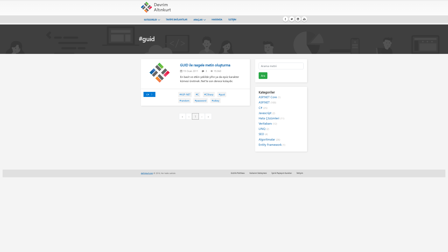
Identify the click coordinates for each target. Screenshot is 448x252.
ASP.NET (267, 102)
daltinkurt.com (147, 173)
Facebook (285, 19)
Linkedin (298, 19)
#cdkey (215, 100)
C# (147, 94)
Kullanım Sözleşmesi (258, 173)
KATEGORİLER (150, 19)
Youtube (304, 19)
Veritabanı (268, 123)
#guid (222, 94)
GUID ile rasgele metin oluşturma (205, 64)
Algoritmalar (269, 139)
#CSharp (208, 94)
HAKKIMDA (217, 19)
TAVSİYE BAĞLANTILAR (176, 19)
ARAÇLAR (198, 19)
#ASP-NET (185, 94)
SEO (263, 133)
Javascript (267, 112)
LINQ (264, 128)
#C (197, 94)
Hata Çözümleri (271, 118)
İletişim (300, 173)
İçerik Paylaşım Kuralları (282, 173)
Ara (263, 75)
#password (200, 100)
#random (184, 100)
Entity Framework (272, 144)
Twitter (291, 19)
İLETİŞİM (232, 19)
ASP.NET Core (270, 97)
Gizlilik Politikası (238, 173)
